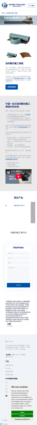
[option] (19, 39)
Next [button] (33, 55)
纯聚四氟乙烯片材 (18, 232)
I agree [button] (22, 412)
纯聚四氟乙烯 (9, 365)
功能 (6, 389)
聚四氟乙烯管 (9, 375)
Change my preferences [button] (22, 419)
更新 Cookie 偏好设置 (6, 424)
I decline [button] (22, 415)
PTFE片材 (8, 368)
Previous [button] (3, 55)
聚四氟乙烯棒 (9, 371)
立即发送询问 (11, 87)
